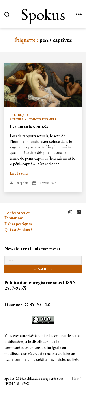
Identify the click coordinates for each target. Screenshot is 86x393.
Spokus (43, 14)
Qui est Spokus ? (18, 229)
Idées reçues (19, 115)
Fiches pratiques (18, 223)
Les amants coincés (29, 126)
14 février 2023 (47, 183)
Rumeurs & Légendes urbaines (33, 119)
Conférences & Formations (17, 215)
